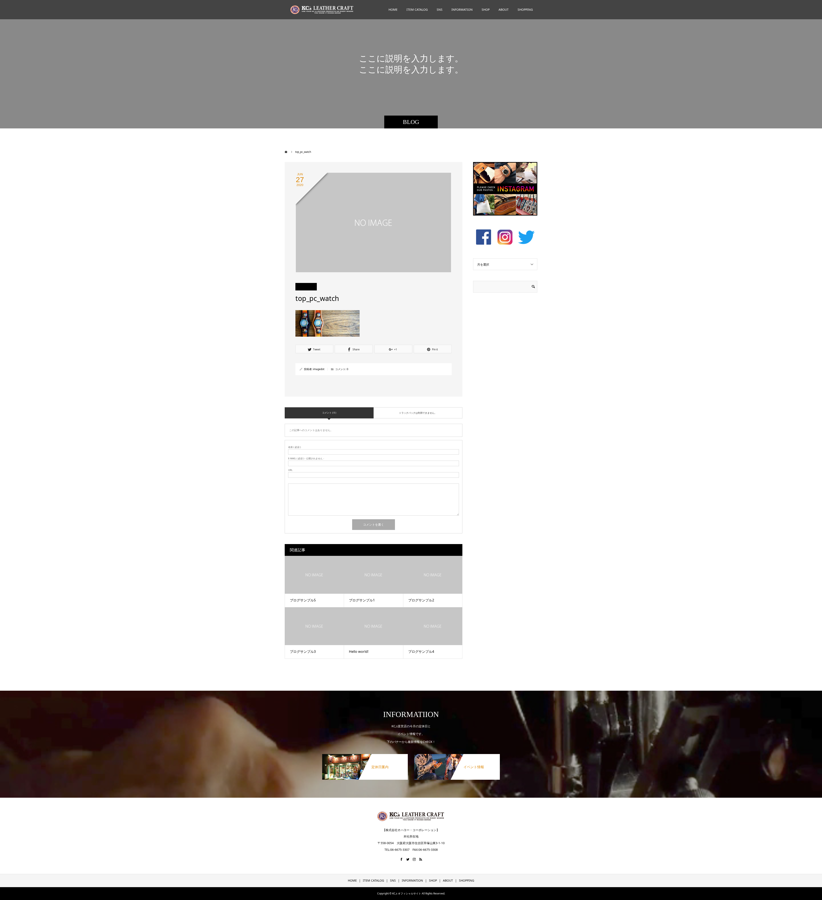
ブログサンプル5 (303, 600)
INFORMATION (462, 9)
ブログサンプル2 (421, 600)
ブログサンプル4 (421, 651)
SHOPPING (525, 9)
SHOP (486, 9)
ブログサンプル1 (362, 600)
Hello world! (358, 651)
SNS (439, 9)
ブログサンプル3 (303, 651)
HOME (393, 9)
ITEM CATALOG (417, 9)
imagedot (318, 369)
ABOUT (504, 9)
